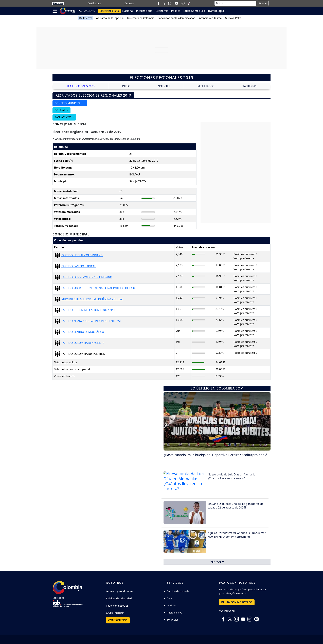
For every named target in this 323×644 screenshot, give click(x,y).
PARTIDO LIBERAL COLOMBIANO (82, 255)
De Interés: (85, 18)
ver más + (217, 561)
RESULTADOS (206, 86)
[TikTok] (188, 3)
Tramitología (216, 11)
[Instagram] (169, 3)
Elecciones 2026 (110, 11)
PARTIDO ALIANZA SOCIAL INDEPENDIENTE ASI (91, 321)
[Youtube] (176, 3)
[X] (164, 3)
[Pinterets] (256, 618)
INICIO (126, 86)
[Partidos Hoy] (183, 3)
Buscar (263, 3)
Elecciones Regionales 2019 (161, 77)
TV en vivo (172, 619)
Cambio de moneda (178, 591)
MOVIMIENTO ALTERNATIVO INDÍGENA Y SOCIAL (92, 299)
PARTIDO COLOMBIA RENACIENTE (82, 343)
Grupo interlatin (115, 612)
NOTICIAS (164, 86)
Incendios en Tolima (210, 18)
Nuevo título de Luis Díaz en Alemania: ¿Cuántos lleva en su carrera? (232, 476)
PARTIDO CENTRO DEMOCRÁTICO (82, 332)
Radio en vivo (174, 612)
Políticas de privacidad (119, 598)
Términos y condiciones (119, 591)
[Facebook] (158, 3)
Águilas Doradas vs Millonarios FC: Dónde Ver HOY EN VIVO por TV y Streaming (237, 534)
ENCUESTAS (249, 86)
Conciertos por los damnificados (176, 18)
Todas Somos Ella (194, 11)
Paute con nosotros (117, 605)
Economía (162, 11)
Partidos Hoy (94, 3)
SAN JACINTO (63, 117)
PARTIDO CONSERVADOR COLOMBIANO (86, 277)
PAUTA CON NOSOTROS (236, 602)
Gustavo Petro (233, 18)
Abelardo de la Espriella (109, 18)
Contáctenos (118, 620)
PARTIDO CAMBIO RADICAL (78, 266)
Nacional (127, 11)
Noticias (58, 3)
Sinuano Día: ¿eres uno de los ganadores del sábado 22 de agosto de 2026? (236, 505)
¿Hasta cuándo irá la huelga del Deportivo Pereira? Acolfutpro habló (215, 455)
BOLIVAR (60, 110)
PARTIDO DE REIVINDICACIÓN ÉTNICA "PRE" (89, 310)
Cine (169, 598)
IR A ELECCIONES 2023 (80, 86)
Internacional (144, 11)
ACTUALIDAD (87, 11)
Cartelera (129, 3)
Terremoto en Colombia (140, 18)
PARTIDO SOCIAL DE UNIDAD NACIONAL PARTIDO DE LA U (98, 288)
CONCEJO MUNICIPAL (69, 103)
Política (175, 11)
